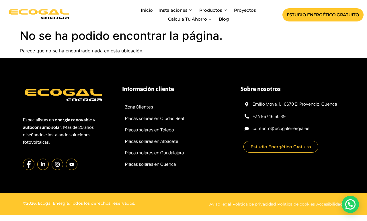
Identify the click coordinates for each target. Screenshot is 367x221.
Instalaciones (173, 10)
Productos (210, 10)
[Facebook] (28, 164)
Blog (224, 19)
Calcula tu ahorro (187, 19)
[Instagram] (57, 164)
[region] (183, 197)
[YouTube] (71, 164)
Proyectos (245, 10)
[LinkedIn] (43, 164)
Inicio (147, 10)
